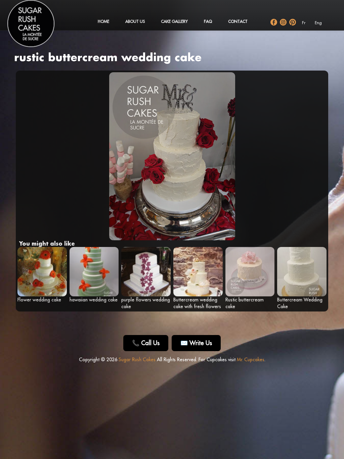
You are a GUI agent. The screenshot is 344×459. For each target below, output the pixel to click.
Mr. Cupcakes (250, 360)
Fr (303, 22)
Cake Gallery (174, 21)
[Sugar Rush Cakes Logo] (37, 27)
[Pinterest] (292, 22)
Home (103, 21)
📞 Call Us (146, 343)
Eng (318, 22)
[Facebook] (273, 22)
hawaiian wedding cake (94, 300)
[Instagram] (283, 22)
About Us (135, 21)
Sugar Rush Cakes (137, 360)
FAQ (208, 21)
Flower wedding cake (39, 300)
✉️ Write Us (196, 343)
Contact (238, 21)
